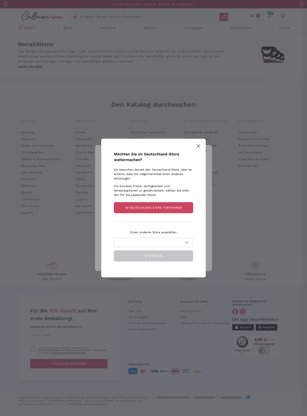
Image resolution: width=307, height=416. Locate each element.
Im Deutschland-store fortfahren (153, 207)
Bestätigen (153, 255)
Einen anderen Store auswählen (153, 232)
